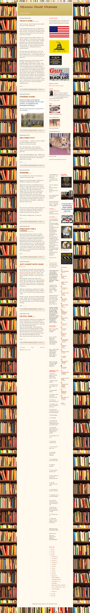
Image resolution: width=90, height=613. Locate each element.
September (54, 562)
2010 (52, 595)
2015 (52, 549)
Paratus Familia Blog (64, 305)
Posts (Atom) (27, 349)
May (53, 570)
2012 (52, 555)
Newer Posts (22, 347)
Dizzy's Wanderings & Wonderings (64, 312)
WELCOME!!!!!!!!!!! (27, 138)
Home (32, 347)
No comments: (40, 165)
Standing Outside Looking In (65, 372)
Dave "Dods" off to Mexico (64, 398)
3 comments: (40, 130)
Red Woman (64, 367)
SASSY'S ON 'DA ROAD (65, 378)
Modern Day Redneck (64, 334)
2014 (52, 551)
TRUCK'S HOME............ (29, 21)
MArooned (63, 329)
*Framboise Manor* (63, 346)
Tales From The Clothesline (64, 362)
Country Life (64, 324)
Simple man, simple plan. (64, 392)
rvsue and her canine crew (64, 299)
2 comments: (40, 89)
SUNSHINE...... (25, 173)
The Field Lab (64, 288)
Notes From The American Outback (64, 385)
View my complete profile (54, 100)
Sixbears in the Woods (64, 282)
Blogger (55, 603)
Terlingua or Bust (65, 351)
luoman (47, 603)
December (54, 556)
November (54, 558)
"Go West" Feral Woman (64, 293)
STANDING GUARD (27, 97)
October (53, 560)
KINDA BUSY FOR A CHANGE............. (28, 230)
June (53, 568)
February (54, 575)
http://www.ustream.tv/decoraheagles (28, 272)
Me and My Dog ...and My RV (64, 340)
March (53, 574)
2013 (52, 553)
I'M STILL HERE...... (27, 316)
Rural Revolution (65, 271)
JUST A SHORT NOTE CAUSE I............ (60, 587)
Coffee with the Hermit (64, 318)
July (53, 566)
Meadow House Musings (38, 6)
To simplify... (64, 356)
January (53, 591)
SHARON (57, 91)
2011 (52, 593)
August (53, 564)
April (53, 572)
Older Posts (42, 347)
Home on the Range (64, 276)
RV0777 (63, 403)
